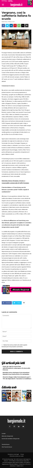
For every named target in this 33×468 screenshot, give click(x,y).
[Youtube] (23, 426)
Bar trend (8, 9)
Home (3, 9)
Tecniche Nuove (5, 444)
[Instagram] (14, 426)
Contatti (4, 433)
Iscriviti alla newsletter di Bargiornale (10, 438)
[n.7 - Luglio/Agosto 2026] (6, 289)
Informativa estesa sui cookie (17, 456)
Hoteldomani (10, 1)
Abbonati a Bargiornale (20, 289)
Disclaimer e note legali (13, 454)
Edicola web (9, 387)
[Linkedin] (18, 426)
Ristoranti (4, 1)
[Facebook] (10, 426)
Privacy (22, 454)
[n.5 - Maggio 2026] (26, 396)
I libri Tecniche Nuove (7, 447)
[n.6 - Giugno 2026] (16, 396)
